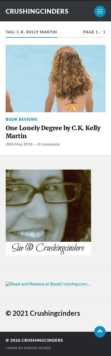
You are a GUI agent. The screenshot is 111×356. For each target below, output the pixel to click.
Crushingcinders (37, 11)
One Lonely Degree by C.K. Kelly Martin (53, 132)
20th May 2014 (19, 144)
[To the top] (100, 331)
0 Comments (49, 144)
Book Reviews (21, 119)
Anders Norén (37, 348)
